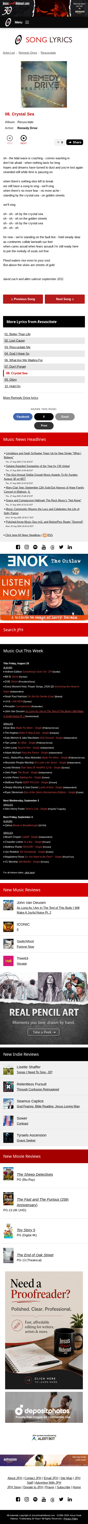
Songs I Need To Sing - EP (34, 1072)
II (17, 929)
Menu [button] (18, 22)
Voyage (22, 963)
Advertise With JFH (48, 1482)
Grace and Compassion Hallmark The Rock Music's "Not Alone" (43, 500)
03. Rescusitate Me (17, 347)
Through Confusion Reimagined (38, 1089)
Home (77, 1487)
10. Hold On (12, 386)
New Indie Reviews (21, 1054)
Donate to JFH (33, 1487)
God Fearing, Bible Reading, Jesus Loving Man (48, 1106)
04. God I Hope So (17, 353)
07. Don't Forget (15, 366)
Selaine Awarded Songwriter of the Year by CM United (38, 466)
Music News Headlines (24, 439)
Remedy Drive (28, 52)
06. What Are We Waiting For (24, 360)
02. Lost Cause (15, 340)
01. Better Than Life (17, 334)
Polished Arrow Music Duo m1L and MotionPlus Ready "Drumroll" (44, 521)
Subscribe (63, 1487)
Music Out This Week (23, 651)
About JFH (15, 1478)
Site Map (66, 1478)
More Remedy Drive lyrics (20, 397)
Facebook (23, 416)
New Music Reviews (22, 890)
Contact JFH (32, 1478)
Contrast (22, 1123)
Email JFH (51, 1478)
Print (44, 425)
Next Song (65, 299)
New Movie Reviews (22, 1156)
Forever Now (25, 946)
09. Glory (11, 379)
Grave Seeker (26, 1140)
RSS (50, 535)
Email (65, 416)
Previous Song (23, 299)
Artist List (9, 52)
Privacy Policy (71, 1518)
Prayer (49, 1487)
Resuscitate (48, 52)
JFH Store (14, 1487)
